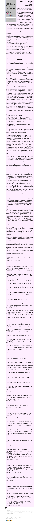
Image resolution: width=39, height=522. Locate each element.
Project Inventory (9, 13)
